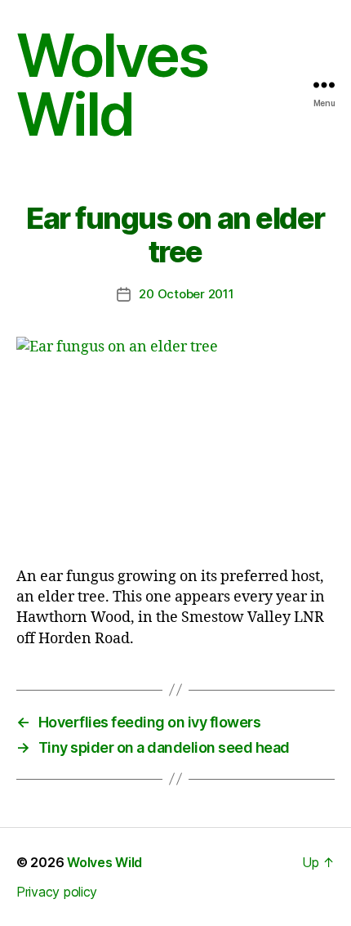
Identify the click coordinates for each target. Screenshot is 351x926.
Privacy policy (56, 892)
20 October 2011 (186, 294)
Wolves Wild (111, 85)
